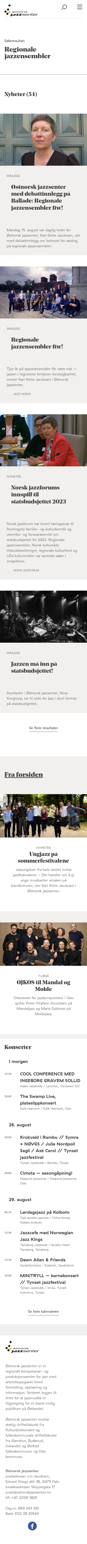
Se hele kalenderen (43, 1311)
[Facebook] (32, 1529)
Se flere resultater (43, 728)
